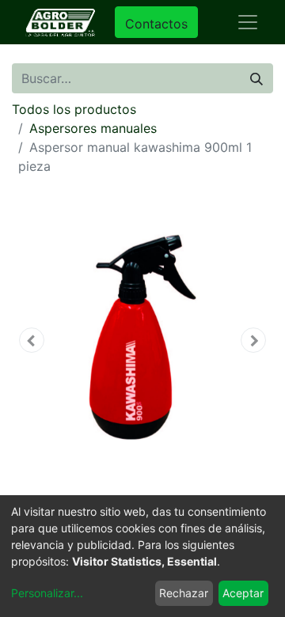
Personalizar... (47, 593)
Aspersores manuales (93, 128)
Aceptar (243, 593)
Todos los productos (74, 109)
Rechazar (183, 593)
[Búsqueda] (256, 78)
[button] (31, 340)
